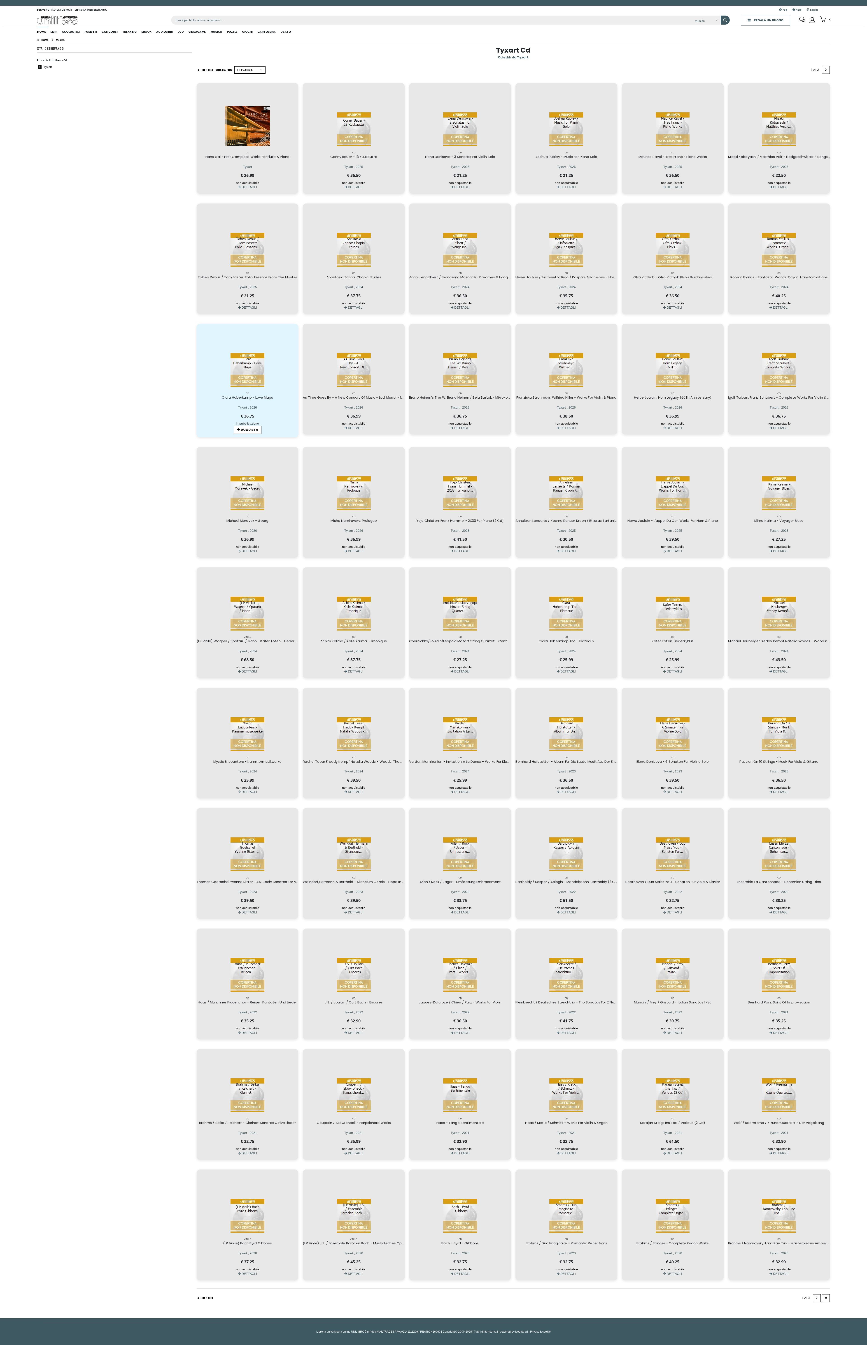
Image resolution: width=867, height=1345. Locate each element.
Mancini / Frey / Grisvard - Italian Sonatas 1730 (673, 1002)
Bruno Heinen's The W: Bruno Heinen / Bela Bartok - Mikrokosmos (463, 397)
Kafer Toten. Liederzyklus (673, 641)
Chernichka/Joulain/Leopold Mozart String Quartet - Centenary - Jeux (468, 641)
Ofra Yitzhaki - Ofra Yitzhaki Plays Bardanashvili (672, 277)
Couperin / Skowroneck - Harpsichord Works (354, 1122)
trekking (129, 32)
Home (41, 32)
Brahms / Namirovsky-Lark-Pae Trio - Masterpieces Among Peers (783, 1243)
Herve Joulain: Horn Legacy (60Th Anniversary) (672, 397)
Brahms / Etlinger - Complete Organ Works (672, 1243)
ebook (146, 32)
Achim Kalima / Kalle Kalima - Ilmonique (353, 641)
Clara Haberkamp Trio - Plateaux (566, 641)
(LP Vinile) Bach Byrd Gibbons (247, 1243)
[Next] (826, 70)
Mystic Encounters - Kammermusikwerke (247, 761)
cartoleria (266, 32)
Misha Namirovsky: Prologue (354, 520)
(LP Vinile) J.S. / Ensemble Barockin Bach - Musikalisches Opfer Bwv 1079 (362, 1243)
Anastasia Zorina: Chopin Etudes (353, 277)
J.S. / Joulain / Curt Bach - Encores (354, 1002)
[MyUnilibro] (812, 20)
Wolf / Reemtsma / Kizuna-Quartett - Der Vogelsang (779, 1122)
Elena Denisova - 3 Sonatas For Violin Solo (460, 156)
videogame (197, 32)
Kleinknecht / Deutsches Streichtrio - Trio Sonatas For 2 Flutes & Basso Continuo (583, 1002)
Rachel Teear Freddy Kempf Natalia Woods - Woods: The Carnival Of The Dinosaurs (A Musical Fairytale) (391, 761)
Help (798, 9)
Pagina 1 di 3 (205, 1298)
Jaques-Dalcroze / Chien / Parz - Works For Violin (460, 1002)
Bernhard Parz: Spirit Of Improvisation (779, 1002)
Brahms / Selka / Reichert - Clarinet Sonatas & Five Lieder (247, 1122)
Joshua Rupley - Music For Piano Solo (566, 156)
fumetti (90, 32)
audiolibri (164, 32)
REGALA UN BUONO (768, 20)
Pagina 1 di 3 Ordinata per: (214, 70)
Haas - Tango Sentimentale (460, 1122)
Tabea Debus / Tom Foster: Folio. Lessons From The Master (247, 277)
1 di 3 (816, 70)
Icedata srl (521, 1331)
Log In (813, 9)
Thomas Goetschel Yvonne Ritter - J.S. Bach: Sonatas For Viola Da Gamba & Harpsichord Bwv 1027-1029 (284, 881)
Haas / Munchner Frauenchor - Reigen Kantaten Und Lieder (247, 1002)
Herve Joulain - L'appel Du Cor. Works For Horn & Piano (672, 520)
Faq (784, 9)
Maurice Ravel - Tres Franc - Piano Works (673, 156)
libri (53, 32)
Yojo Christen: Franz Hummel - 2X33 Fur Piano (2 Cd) (460, 520)
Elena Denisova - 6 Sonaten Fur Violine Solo (672, 761)
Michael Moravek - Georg (247, 520)
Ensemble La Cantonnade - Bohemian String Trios (779, 881)
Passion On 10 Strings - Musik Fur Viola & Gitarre (778, 761)
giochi (247, 32)
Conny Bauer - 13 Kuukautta (353, 156)
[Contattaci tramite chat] (802, 20)
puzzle (232, 32)
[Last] (826, 1298)
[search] (725, 20)
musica (216, 32)
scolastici (71, 32)
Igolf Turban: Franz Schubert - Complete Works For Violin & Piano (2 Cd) (788, 397)
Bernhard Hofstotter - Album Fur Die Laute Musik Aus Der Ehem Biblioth (574, 761)
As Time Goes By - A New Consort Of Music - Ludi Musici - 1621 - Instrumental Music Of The (378, 397)
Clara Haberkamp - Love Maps (247, 397)
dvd (180, 32)
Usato (285, 32)
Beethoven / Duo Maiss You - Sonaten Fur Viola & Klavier (672, 881)
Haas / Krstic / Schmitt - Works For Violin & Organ (566, 1122)
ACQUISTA (249, 430)
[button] (825, 20)
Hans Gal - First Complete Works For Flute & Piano (247, 156)
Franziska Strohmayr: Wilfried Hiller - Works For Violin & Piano (566, 397)
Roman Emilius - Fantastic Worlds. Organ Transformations (779, 277)
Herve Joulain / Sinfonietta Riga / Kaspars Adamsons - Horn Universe (573, 277)
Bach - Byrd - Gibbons (460, 1243)
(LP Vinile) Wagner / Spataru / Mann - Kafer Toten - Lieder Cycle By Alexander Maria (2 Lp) (272, 641)
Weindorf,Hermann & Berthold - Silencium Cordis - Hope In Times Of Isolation (368, 881)
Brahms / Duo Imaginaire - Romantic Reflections (566, 1243)
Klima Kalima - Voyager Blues (779, 520)
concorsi (109, 32)
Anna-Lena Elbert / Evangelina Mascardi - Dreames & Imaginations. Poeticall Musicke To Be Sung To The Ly (498, 277)
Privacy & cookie (540, 1331)
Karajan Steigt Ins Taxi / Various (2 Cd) (672, 1122)
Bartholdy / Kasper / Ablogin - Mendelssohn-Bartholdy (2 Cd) (567, 881)
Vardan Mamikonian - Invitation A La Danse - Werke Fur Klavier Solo (465, 761)
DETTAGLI (249, 187)
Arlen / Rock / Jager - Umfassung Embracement (460, 881)
